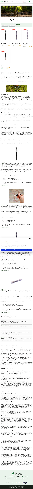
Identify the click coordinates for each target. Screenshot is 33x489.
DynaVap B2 (3, 204)
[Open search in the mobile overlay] (15, 2)
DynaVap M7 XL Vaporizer (25, 44)
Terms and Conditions (13, 480)
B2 (2, 205)
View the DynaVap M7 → (5, 270)
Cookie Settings (21, 480)
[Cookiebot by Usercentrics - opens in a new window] (28, 238)
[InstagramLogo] (12, 483)
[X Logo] (8, 483)
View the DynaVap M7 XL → (5, 312)
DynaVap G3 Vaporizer (5, 43)
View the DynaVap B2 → (5, 227)
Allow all (27, 249)
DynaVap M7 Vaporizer (16, 43)
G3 (2, 163)
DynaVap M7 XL (3, 289)
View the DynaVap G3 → (5, 185)
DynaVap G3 (3, 162)
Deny (6, 249)
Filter (18, 24)
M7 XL (3, 290)
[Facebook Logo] (7, 483)
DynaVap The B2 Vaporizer (4, 65)
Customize (16, 249)
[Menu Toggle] (31, 1)
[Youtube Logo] (10, 483)
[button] (9, 43)
